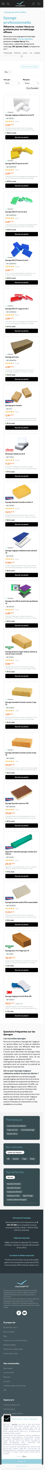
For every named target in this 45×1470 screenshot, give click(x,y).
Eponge (25, 39)
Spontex (16, 1159)
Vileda (32, 1159)
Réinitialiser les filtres (29, 67)
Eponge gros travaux (13, 405)
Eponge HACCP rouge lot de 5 (16, 309)
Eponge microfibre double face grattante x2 (21, 602)
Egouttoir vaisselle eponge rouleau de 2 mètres (21, 853)
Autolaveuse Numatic (14, 1192)
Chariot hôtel (11, 1204)
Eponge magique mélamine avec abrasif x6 (21, 551)
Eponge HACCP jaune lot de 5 (16, 163)
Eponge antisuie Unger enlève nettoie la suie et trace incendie (21, 653)
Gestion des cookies (10, 1353)
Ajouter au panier (21, 137)
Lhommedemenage (27, 1130)
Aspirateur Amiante (13, 1184)
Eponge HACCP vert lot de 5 (16, 212)
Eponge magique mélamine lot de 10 (19, 115)
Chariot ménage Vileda (27, 1204)
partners (15, 1424)
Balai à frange (28, 1196)
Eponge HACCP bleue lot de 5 (16, 260)
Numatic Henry (12, 1134)
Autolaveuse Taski (13, 1196)
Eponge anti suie (12, 357)
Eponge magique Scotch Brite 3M (18, 996)
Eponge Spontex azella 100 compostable (21, 902)
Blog (5, 1336)
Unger (24, 1159)
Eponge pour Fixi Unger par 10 (17, 951)
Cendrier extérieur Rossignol (16, 1200)
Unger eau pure (12, 1130)
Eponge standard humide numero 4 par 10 (20, 703)
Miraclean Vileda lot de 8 (15, 454)
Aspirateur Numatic (13, 1188)
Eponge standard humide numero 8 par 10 (20, 754)
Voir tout (10, 1177)
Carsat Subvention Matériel (16, 1126)
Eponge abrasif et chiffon (15, 12)
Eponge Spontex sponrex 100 (16, 803)
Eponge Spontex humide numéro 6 (19, 502)
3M (8, 1159)
